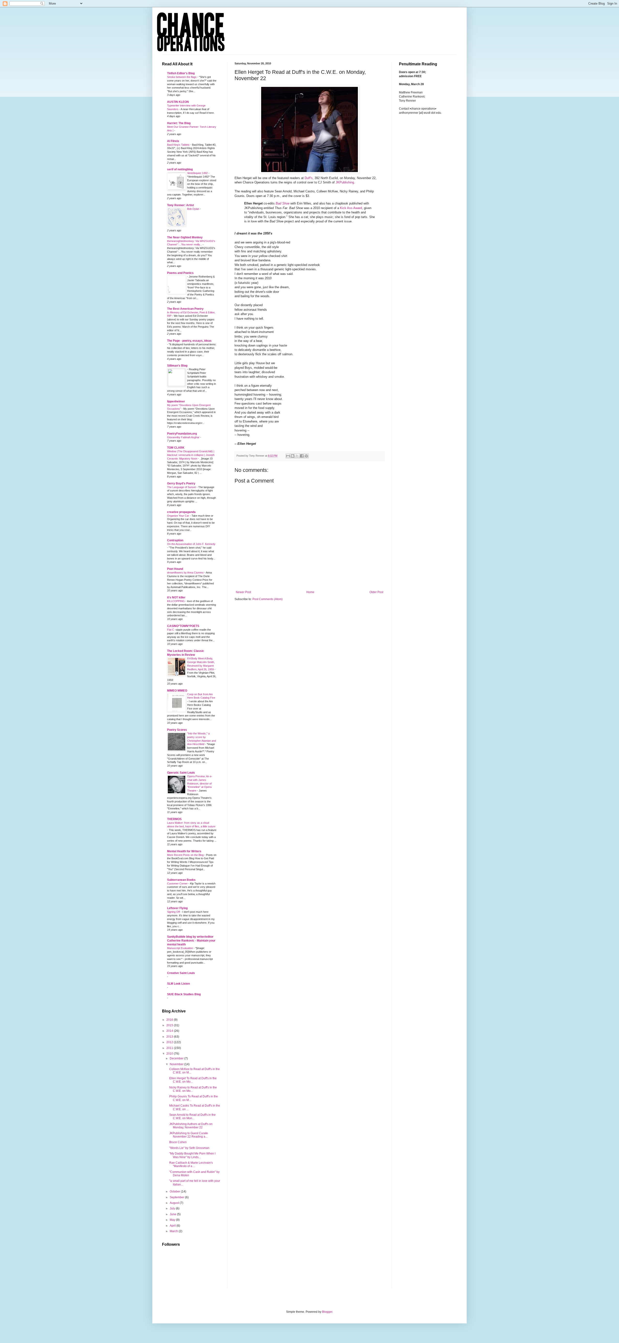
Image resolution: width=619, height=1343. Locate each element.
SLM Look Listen (178, 983)
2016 (170, 1019)
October (175, 1191)
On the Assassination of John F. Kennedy (191, 544)
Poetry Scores (177, 730)
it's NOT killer (176, 597)
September (177, 1197)
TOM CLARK (175, 447)
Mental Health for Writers (184, 851)
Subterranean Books (181, 880)
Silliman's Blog (177, 365)
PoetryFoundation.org (182, 433)
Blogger (327, 1311)
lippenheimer (176, 401)
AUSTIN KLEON (178, 102)
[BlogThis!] (292, 455)
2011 (170, 1048)
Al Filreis (173, 141)
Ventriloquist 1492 (197, 173)
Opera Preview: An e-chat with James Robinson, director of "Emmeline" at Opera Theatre (199, 783)
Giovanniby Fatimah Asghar (183, 437)
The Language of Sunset (182, 487)
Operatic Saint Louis (181, 772)
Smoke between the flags (182, 76)
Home (310, 592)
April (173, 1225)
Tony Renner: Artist (180, 205)
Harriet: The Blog (179, 123)
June (173, 1214)
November (177, 1064)
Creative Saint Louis (181, 973)
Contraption (175, 540)
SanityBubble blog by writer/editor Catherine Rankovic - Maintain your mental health (191, 940)
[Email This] (288, 455)
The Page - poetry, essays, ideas (189, 340)
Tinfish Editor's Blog (181, 73)
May (173, 1220)
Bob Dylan (193, 208)
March (174, 1231)
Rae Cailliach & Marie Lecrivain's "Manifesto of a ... (191, 1164)
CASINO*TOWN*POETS (183, 626)
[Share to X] (297, 455)
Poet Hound (175, 569)
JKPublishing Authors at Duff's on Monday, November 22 (191, 1125)
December (177, 1058)
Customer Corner (177, 883)
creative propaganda (181, 512)
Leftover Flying (177, 908)
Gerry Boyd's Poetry (181, 483)
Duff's (309, 178)
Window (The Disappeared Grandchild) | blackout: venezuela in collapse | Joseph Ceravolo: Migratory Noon (190, 455)
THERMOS (174, 819)
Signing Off (174, 911)
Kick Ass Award (351, 208)
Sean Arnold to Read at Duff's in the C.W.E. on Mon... (192, 1116)
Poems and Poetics (180, 273)
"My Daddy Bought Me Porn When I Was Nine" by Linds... (192, 1155)
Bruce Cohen (178, 1142)
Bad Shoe (282, 203)
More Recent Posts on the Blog (185, 854)
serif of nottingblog (180, 169)
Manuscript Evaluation (180, 948)
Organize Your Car (178, 515)
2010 (170, 1053)
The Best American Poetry (185, 308)
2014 (170, 1031)
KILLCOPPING (176, 601)
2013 (170, 1036)
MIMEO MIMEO (177, 690)
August (175, 1203)
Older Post (376, 592)
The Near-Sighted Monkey (185, 237)
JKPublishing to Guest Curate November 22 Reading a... (188, 1135)
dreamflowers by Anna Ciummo (185, 572)
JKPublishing (345, 182)
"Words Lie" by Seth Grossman (189, 1148)
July (173, 1208)
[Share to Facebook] (301, 455)
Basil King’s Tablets (178, 144)
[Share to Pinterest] (306, 455)
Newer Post (243, 592)
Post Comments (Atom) (267, 599)
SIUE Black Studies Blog (184, 994)
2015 (170, 1025)
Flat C (171, 629)
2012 (170, 1042)
